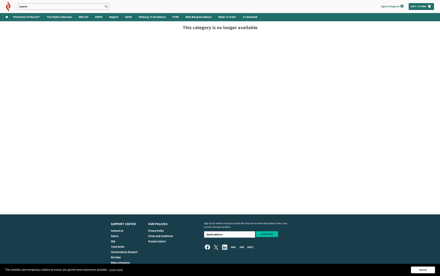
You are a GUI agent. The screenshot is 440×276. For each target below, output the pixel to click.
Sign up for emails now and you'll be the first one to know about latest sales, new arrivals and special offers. (245, 225)
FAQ (113, 241)
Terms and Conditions (160, 235)
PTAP (176, 17)
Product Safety (157, 241)
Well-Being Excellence (199, 17)
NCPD (128, 17)
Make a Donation (120, 262)
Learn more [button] (116, 269)
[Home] (5, 16)
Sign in (114, 235)
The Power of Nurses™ (26, 17)
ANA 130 (83, 17)
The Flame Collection (59, 17)
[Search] (106, 6)
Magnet (113, 17)
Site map (116, 257)
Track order (117, 246)
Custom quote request (124, 251)
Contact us (117, 230)
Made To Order (227, 17)
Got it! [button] (423, 269)
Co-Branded (250, 17)
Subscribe (267, 234)
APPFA (98, 17)
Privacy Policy (156, 230)
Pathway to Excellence (152, 17)
